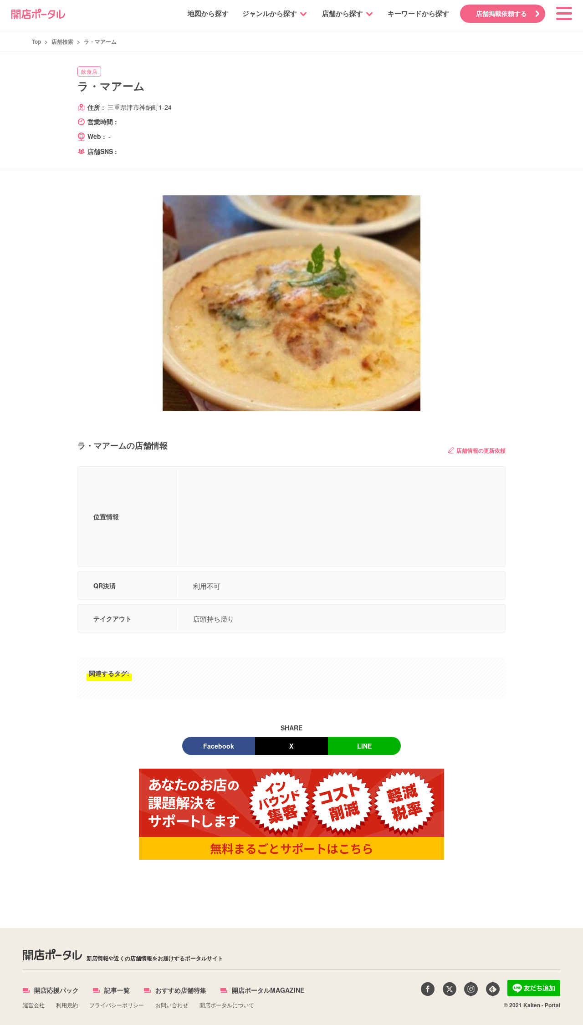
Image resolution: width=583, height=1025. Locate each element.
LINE (364, 745)
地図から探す (208, 13)
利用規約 (67, 1005)
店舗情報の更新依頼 (481, 450)
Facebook (218, 745)
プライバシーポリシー (116, 1005)
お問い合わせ (171, 1005)
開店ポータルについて (226, 1005)
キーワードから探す (418, 13)
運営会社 (34, 1005)
